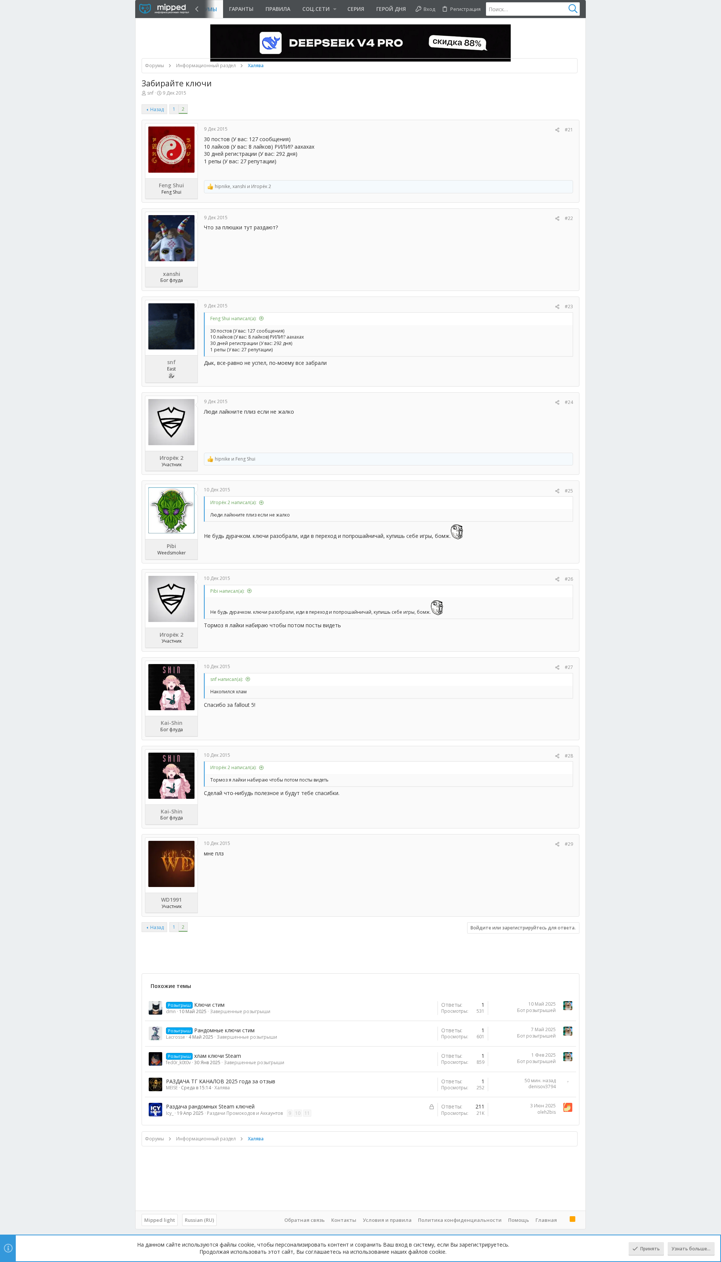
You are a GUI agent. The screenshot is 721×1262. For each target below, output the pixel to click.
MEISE (172, 1087)
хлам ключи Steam (217, 1055)
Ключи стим (209, 1004)
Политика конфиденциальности (460, 1220)
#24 (569, 402)
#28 (569, 756)
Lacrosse (175, 1037)
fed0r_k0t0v (178, 1062)
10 (297, 1113)
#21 (569, 130)
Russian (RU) (199, 1220)
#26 (569, 579)
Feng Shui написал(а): (233, 318)
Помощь (518, 1220)
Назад (157, 109)
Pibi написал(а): (227, 591)
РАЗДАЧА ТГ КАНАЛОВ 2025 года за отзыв (220, 1081)
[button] (318, 9)
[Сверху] (563, 1219)
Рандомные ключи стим (224, 1030)
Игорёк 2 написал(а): (233, 502)
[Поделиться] (557, 130)
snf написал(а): (226, 679)
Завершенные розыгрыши (240, 1011)
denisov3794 (542, 1086)
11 (307, 1113)
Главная (546, 1220)
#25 (569, 491)
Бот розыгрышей (536, 1010)
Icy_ (169, 1113)
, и (243, 187)
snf (150, 93)
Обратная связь (304, 1220)
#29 (569, 844)
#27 (569, 667)
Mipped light (159, 1220)
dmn (171, 1011)
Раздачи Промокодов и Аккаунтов (245, 1113)
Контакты (343, 1220)
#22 (569, 218)
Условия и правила (387, 1220)
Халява (222, 1087)
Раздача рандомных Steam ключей (210, 1106)
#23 (569, 306)
